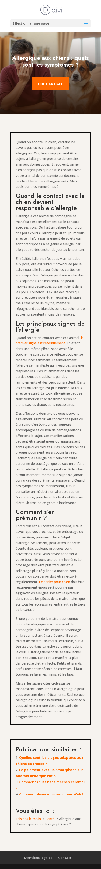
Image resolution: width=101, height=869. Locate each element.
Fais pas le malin (28, 818)
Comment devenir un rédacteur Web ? (52, 794)
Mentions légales (38, 857)
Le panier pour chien (54, 581)
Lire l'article (50, 84)
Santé (50, 818)
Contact (65, 857)
